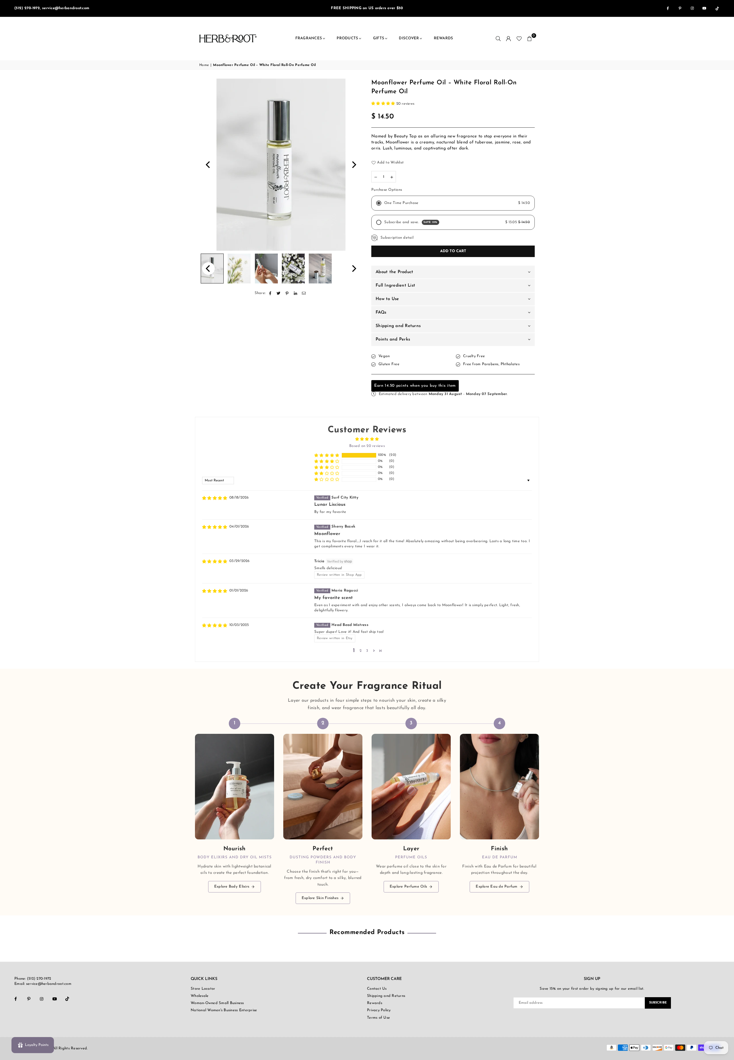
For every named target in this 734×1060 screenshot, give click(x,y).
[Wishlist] (519, 38)
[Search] (498, 38)
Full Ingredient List (395, 285)
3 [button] (367, 651)
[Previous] (208, 164)
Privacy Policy (379, 1010)
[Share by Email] (304, 293)
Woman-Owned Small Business (217, 1003)
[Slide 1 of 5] (281, 165)
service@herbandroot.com (48, 984)
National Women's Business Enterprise (224, 1010)
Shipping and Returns (398, 326)
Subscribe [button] (658, 1002)
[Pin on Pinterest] (287, 293)
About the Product (394, 272)
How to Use (387, 299)
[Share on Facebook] (270, 293)
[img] (214, 498)
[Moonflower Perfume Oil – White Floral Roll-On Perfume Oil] (239, 268)
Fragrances (308, 38)
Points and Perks (393, 339)
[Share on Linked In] (295, 293)
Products (347, 38)
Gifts (378, 38)
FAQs (381, 312)
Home (204, 65)
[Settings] (508, 38)
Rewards (443, 38)
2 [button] (361, 651)
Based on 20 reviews (367, 446)
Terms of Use (378, 1018)
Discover (409, 38)
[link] (234, 811)
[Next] (353, 164)
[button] (529, 38)
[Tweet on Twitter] (279, 293)
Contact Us (377, 989)
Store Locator (203, 989)
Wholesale (199, 996)
